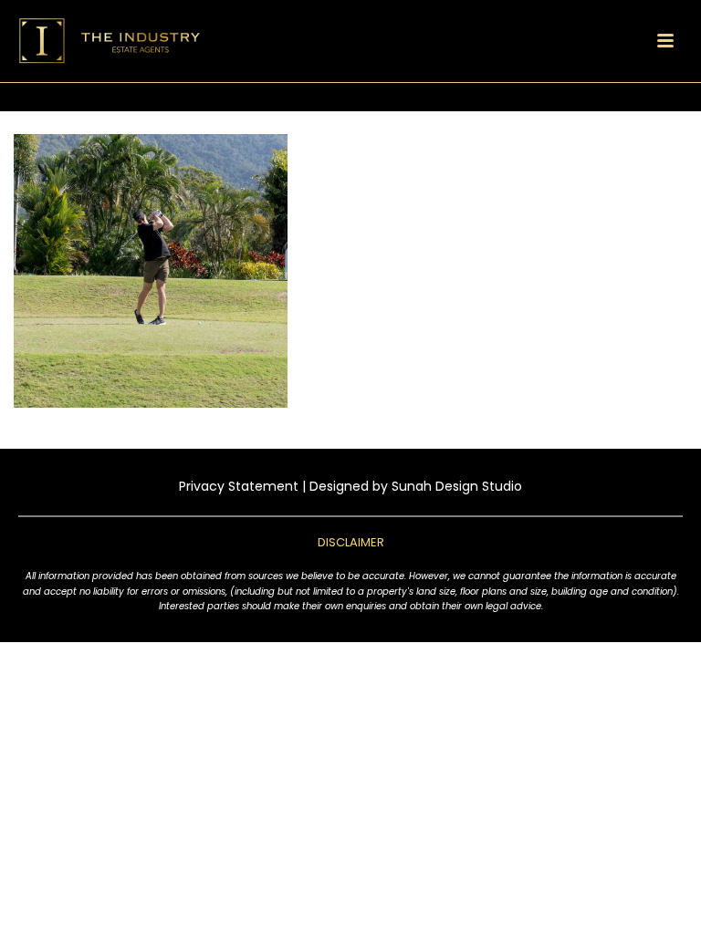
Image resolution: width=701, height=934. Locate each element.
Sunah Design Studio (457, 486)
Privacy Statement (238, 486)
